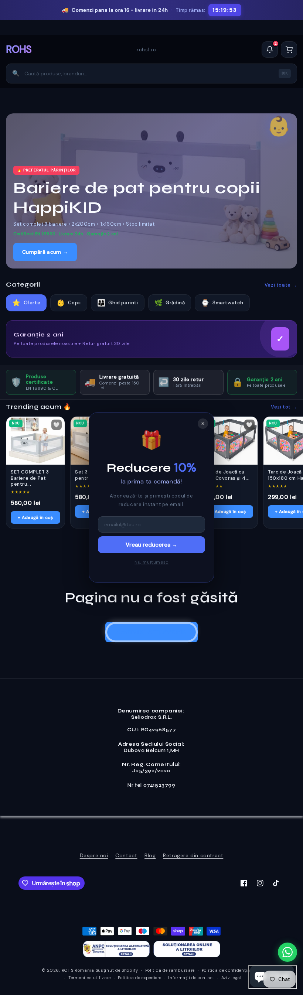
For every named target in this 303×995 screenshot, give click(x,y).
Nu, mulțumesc (151, 562)
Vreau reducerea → (151, 544)
